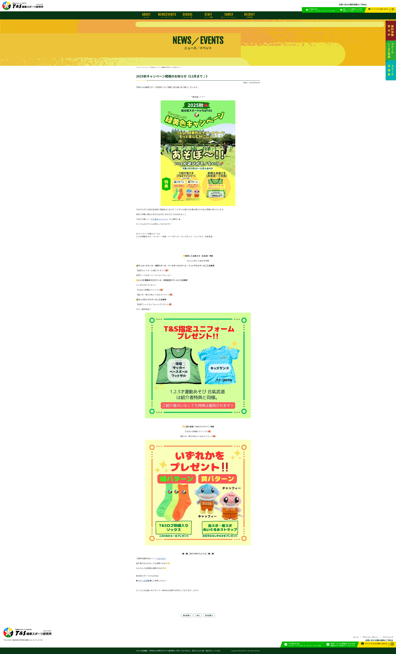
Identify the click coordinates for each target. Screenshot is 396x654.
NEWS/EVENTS (167, 15)
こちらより (161, 558)
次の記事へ (209, 615)
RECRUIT (249, 15)
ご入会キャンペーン (159, 219)
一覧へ (197, 615)
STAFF (208, 15)
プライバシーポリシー (370, 637)
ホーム (355, 637)
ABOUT (146, 15)
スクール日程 (143, 580)
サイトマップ (388, 637)
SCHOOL (188, 15)
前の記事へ (187, 615)
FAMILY (229, 15)
